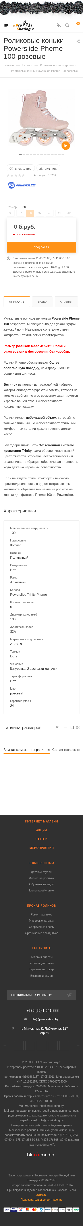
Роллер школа (42, 863)
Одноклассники (64, 1045)
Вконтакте (19, 1045)
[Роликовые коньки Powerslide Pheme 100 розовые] (41, 118)
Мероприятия (41, 848)
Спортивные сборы (41, 926)
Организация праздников (41, 933)
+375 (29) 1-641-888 (43, 1010)
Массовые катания (41, 920)
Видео (42, 301)
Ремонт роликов (41, 914)
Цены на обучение (41, 890)
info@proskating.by (45, 1019)
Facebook (30, 1045)
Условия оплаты (41, 957)
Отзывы (66, 301)
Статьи (41, 839)
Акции (41, 830)
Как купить (41, 948)
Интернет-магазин (41, 821)
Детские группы (41, 872)
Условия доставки (41, 963)
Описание (16, 301)
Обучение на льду (41, 884)
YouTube (53, 1045)
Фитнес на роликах (41, 878)
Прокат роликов (41, 905)
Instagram (41, 1045)
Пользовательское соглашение (41, 1199)
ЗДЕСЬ (41, 1194)
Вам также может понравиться (27, 750)
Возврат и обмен (41, 975)
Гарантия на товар (41, 969)
